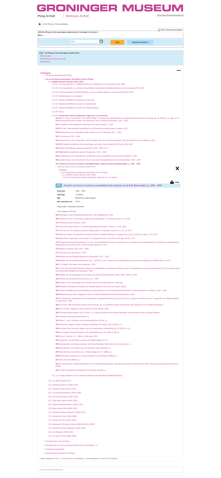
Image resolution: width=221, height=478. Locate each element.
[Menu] (179, 70)
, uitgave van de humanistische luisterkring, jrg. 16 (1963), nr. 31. (93, 328)
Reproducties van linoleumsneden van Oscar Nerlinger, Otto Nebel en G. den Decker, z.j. (93, 344)
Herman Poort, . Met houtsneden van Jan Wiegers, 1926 (105, 140)
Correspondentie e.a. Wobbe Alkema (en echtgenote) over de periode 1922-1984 (88, 84)
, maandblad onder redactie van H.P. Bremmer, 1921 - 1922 (88, 132)
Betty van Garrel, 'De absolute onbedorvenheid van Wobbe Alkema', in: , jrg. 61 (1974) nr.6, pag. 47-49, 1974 (106, 234)
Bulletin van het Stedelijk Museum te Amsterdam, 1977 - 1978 (82, 257)
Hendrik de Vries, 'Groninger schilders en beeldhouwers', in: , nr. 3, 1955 (92, 219)
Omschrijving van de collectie (53, 59)
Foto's (58, 112)
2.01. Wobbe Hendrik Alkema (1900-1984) (79, 175)
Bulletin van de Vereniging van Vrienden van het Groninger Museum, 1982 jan (89, 283)
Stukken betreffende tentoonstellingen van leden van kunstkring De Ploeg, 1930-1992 (94, 144)
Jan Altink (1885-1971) (59, 381)
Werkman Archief (77, 16)
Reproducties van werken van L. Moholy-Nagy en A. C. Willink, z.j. (84, 352)
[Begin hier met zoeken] (40, 24)
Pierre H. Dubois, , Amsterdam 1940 (76, 336)
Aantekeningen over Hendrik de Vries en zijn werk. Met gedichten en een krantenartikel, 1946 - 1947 (98, 160)
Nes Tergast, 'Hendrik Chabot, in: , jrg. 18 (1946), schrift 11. (87, 332)
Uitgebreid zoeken (139, 42)
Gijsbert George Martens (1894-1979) (65, 404)
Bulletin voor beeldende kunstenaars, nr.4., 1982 (77, 279)
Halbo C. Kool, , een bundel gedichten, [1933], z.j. (81, 320)
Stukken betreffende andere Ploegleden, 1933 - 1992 (80, 152)
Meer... (41, 35)
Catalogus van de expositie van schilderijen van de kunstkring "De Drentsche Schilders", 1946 (96, 156)
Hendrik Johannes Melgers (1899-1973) (66, 412)
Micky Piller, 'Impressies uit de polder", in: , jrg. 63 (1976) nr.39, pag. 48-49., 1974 (95, 238)
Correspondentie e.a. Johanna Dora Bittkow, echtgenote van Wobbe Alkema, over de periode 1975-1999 (98, 88)
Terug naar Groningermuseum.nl (170, 15)
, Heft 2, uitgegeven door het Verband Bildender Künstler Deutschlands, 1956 (94, 294)
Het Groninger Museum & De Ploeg (59, 453)
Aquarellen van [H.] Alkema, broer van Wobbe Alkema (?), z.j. (81, 340)
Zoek (43, 41)
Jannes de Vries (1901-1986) (62, 420)
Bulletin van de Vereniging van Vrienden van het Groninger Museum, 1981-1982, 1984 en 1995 (96, 275)
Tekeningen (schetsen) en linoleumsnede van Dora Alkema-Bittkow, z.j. (86, 356)
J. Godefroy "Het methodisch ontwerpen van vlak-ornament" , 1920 (84, 124)
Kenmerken (46, 56)
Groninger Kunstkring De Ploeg (58, 75)
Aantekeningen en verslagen (67, 96)
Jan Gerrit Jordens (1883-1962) (63, 397)
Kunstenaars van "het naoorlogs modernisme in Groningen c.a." (71, 445)
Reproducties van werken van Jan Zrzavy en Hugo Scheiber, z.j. (83, 348)
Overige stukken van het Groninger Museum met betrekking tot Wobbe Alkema (87, 376)
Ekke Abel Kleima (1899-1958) (62, 401)
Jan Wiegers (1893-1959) (60, 432)
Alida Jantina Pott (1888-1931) (62, 408)
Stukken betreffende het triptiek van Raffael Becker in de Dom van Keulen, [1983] (90, 287)
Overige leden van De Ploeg (56, 441)
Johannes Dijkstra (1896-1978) (63, 385)
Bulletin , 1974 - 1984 (72, 249)
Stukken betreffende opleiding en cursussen (73, 100)
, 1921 (91, 128)
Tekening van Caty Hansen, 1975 (70, 253)
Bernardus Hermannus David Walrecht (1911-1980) (71, 424)
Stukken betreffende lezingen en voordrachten (74, 104)
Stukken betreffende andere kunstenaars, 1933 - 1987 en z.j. (81, 148)
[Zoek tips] (101, 41)
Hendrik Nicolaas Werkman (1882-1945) (67, 428)
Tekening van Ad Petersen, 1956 (70, 223)
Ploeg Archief (46, 16)
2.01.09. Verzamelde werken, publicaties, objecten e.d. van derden (90, 177)
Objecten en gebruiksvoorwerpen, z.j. (72, 317)
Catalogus (45, 62)
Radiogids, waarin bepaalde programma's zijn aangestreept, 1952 (84, 215)
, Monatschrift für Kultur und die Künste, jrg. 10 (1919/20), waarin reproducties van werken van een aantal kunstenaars (109, 305)
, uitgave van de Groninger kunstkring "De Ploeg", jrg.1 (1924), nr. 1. (89, 324)
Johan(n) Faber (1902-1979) (62, 389)
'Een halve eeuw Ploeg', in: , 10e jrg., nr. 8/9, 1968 (90, 227)
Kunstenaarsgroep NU (54, 449)
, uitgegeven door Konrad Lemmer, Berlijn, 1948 (82, 309)
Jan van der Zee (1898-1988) (62, 436)
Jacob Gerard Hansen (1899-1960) (64, 393)
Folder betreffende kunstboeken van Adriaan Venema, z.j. (81, 370)
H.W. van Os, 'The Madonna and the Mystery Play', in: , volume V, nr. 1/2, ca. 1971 (93, 231)
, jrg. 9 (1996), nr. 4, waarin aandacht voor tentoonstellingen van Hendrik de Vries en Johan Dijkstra (107, 313)
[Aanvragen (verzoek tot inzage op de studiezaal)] (172, 183)
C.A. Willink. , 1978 (75, 264)
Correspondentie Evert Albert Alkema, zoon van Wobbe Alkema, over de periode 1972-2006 (92, 92)
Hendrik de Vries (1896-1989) (62, 416)
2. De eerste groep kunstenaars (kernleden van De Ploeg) (83, 172)
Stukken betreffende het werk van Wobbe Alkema (75, 108)
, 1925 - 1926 (67, 136)
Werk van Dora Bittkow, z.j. (68, 360)
